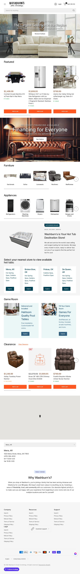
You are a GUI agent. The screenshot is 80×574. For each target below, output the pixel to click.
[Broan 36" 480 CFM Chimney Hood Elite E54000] (40, 359)
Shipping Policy (8, 524)
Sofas (25, 184)
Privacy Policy (8, 516)
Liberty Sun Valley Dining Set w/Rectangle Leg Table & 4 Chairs (63, 96)
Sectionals (10, 184)
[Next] (76, 78)
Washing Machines (25, 215)
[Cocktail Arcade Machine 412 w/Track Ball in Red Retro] (15, 77)
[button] (75, 554)
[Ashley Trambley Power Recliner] (15, 359)
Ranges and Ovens (69, 215)
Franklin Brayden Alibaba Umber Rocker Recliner (62, 377)
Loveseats (40, 184)
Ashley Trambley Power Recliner (12, 377)
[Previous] (4, 78)
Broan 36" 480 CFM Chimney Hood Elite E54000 (39, 377)
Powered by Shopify (44, 565)
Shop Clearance (23, 344)
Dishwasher (55, 214)
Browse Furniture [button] (40, 34)
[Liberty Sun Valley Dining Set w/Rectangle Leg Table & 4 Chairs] (64, 77)
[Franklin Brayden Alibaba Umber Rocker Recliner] (64, 359)
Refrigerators (10, 214)
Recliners (55, 184)
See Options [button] (40, 139)
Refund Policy (8, 519)
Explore (10, 289)
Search (6, 513)
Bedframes (69, 184)
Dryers (40, 214)
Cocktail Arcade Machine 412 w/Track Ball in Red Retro (14, 95)
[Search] (73, 10)
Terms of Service (9, 521)
